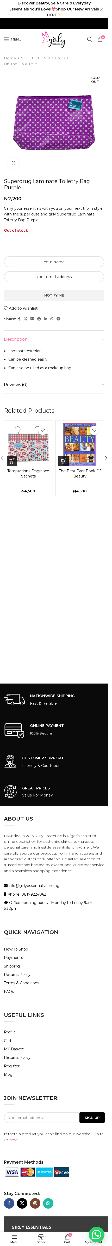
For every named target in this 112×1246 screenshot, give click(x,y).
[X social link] (25, 318)
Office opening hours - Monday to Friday (46, 902)
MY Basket (14, 1049)
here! (13, 1139)
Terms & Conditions (21, 983)
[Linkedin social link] (45, 318)
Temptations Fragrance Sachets (28, 474)
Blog (8, 1074)
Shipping (12, 966)
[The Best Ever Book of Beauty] (80, 444)
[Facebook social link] (19, 318)
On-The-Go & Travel (21, 63)
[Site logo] (54, 39)
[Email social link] (32, 318)
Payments (13, 957)
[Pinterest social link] (39, 318)
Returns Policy (17, 974)
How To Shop (16, 949)
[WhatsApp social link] (52, 318)
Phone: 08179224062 (26, 894)
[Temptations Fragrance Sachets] (28, 444)
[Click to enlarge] (14, 163)
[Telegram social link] (58, 318)
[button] (12, 461)
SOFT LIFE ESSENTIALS (43, 58)
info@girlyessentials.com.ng (33, 885)
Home (10, 58)
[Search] (89, 39)
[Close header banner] (101, 9)
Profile (10, 1032)
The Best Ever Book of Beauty (80, 474)
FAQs (9, 991)
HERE (52, 15)
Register (12, 1066)
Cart (7, 1040)
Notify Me (54, 295)
